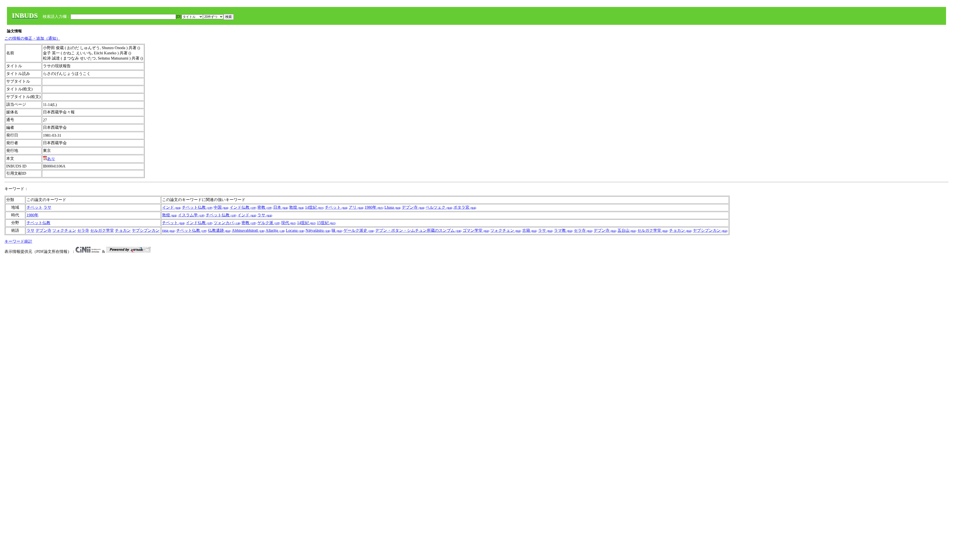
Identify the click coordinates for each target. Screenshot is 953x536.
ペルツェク (439, 207)
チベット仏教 (197, 207)
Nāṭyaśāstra (318, 230)
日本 (280, 207)
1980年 (374, 207)
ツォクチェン (64, 230)
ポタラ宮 (464, 207)
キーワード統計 (18, 241)
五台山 (626, 230)
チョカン (123, 230)
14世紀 (314, 207)
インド (171, 207)
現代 (288, 223)
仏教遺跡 (219, 230)
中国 (221, 207)
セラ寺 (83, 230)
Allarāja (275, 230)
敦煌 (296, 207)
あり (51, 159)
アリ (356, 207)
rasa (168, 230)
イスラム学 (191, 215)
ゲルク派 (268, 223)
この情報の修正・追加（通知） (32, 38)
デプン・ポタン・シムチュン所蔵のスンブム (418, 230)
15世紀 (326, 223)
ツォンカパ (227, 223)
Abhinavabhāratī (248, 230)
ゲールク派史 (358, 230)
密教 (264, 207)
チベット (34, 207)
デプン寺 (413, 207)
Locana (295, 230)
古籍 (529, 230)
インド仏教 (243, 207)
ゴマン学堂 (476, 230)
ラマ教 (563, 230)
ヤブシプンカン (146, 230)
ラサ (47, 207)
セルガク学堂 (102, 230)
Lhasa (392, 207)
